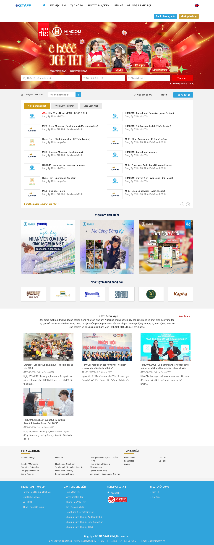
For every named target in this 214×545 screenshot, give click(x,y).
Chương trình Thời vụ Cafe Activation (84, 522)
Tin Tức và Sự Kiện (75, 507)
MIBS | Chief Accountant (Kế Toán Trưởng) (146, 139)
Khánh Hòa (129, 461)
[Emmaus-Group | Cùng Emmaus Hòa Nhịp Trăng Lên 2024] (48, 347)
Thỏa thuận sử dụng (33, 507)
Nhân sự (59, 457)
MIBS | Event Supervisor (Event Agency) (145, 191)
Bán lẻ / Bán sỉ (27, 474)
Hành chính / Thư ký (64, 471)
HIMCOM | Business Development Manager (64, 165)
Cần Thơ (162, 457)
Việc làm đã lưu (144, 94)
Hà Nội (127, 464)
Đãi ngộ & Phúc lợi (139, 5)
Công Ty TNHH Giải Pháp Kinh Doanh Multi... (63, 129)
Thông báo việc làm (76, 502)
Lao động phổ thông (64, 474)
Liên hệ (118, 5)
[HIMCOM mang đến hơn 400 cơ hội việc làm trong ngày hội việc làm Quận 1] (107, 347)
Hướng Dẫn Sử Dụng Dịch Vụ (37, 492)
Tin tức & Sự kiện (98, 5)
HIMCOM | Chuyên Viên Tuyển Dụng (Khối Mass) (149, 178)
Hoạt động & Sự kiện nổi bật (80, 512)
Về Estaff (27, 502)
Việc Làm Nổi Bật (37, 105)
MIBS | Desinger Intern (53, 191)
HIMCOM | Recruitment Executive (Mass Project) (149, 113)
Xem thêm (184, 316)
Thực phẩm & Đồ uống (100, 464)
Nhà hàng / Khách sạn (65, 464)
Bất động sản (96, 467)
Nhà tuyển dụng (189, 16)
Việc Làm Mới (91, 105)
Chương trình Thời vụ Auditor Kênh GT (85, 517)
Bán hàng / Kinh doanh (31, 467)
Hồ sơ (164, 94)
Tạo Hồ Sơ (76, 5)
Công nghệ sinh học (30, 471)
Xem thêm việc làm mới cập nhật (41, 204)
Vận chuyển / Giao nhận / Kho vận (105, 474)
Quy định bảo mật (31, 497)
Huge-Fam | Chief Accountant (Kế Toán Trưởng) (66, 139)
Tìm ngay (182, 78)
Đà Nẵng (163, 461)
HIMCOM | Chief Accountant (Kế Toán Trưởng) (148, 126)
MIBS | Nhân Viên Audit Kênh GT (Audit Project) (148, 165)
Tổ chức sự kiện (28, 457)
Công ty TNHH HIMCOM (53, 116)
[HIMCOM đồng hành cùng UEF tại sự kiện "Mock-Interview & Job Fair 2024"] (48, 402)
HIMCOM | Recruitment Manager (141, 152)
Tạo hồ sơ (181, 95)
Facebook (114, 493)
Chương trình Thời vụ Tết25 (80, 527)
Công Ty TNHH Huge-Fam (54, 142)
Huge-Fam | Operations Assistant (59, 178)
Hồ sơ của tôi (73, 492)
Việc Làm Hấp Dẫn (64, 105)
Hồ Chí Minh (129, 457)
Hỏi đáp (156, 497)
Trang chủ (44, 5)
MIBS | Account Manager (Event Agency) (62, 152)
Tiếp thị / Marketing (29, 464)
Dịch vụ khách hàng (98, 471)
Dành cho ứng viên (165, 16)
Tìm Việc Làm (58, 5)
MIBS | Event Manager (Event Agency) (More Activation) (70, 126)
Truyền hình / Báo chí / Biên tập (69, 467)
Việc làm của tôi (74, 497)
